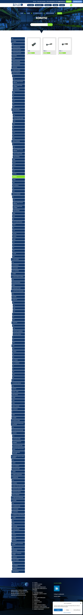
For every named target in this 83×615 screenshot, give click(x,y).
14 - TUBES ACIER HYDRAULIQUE (17, 497)
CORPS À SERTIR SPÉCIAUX (17, 222)
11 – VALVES (34, 596)
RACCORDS (14, 537)
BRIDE (14, 92)
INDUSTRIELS (14, 55)
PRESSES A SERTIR (15, 560)
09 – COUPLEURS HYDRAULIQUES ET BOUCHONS (39, 589)
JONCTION (14, 173)
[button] (80, 603)
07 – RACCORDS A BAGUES (37, 592)
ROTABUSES (14, 540)
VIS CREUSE (14, 417)
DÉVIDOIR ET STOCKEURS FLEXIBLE (16, 554)
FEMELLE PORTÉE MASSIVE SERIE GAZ (18, 150)
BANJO (14, 159)
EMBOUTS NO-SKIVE (16, 109)
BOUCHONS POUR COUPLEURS (17, 430)
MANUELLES (15, 568)
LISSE (14, 182)
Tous (12, 38)
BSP (13, 95)
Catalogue (55, 5)
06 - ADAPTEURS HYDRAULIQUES (18, 291)
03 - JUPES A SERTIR (15, 259)
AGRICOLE (14, 351)
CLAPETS (13, 463)
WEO (14, 256)
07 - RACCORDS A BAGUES (16, 383)
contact (69, 1)
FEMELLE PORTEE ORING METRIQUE (17, 86)
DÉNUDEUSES (14, 550)
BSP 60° (14, 162)
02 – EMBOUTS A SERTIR (37, 584)
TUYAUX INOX (14, 67)
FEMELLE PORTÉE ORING (17, 153)
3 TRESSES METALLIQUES (16, 52)
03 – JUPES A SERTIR (36, 585)
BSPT (14, 311)
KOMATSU (15, 176)
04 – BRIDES (34, 590)
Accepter (58, 609)
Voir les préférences (77, 609)
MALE (14, 121)
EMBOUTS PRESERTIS (16, 141)
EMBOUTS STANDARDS (16, 194)
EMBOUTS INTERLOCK (16, 73)
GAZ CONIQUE (15, 360)
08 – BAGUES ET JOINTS (37, 602)
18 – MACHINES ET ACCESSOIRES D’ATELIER (40, 607)
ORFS (14, 106)
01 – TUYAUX (34, 582)
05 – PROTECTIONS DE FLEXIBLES (39, 604)
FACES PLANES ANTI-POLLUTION (16, 453)
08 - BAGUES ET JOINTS (16, 420)
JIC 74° (14, 100)
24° (13, 75)
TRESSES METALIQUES (16, 64)
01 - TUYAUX (14, 41)
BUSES (13, 523)
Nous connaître (38, 5)
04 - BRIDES (14, 273)
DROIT (13, 345)
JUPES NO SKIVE (15, 268)
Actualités (62, 5)
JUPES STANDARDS (15, 270)
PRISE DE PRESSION (15, 494)
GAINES (13, 285)
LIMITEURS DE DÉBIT (16, 468)
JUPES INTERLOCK (15, 265)
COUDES (13, 397)
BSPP (14, 308)
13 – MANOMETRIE (36, 600)
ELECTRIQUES (15, 565)
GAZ (13, 98)
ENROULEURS (14, 526)
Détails (30, 53)
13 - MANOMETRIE (15, 477)
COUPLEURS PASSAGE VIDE (17, 445)
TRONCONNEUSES (15, 571)
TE (12, 411)
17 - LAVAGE (14, 517)
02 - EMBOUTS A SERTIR (16, 70)
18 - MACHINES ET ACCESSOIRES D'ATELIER (17, 544)
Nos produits (30, 5)
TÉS (12, 380)
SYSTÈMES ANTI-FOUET (16, 288)
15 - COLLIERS (14, 500)
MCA (13, 245)
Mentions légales (57, 596)
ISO (13, 365)
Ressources (47, 5)
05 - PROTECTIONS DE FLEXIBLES (17, 276)
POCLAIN (14, 253)
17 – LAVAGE (34, 603)
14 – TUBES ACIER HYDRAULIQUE (38, 597)
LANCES (13, 532)
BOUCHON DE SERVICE (16, 282)
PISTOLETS (14, 534)
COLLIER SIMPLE (15, 511)
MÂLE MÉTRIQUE (16, 156)
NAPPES (13, 58)
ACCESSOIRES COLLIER (16, 506)
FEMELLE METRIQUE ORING (18, 118)
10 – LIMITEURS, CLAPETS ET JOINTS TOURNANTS (39, 594)
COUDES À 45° (14, 299)
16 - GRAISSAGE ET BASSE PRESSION (18, 514)
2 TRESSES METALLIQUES (16, 50)
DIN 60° (14, 165)
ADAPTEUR (14, 388)
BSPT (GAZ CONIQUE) (17, 334)
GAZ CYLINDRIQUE (16, 362)
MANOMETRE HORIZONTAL (17, 488)
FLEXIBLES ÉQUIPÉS (15, 529)
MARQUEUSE (14, 557)
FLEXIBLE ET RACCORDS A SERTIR (18, 486)
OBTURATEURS (15, 409)
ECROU (13, 403)
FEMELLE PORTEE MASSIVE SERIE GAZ (18, 82)
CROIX (13, 400)
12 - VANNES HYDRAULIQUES (17, 474)
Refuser (67, 609)
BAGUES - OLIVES (15, 391)
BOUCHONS (14, 296)
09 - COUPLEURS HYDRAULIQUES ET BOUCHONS (18, 424)
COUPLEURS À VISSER (16, 438)
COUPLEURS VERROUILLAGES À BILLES (18, 449)
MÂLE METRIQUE (16, 89)
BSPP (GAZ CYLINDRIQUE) (18, 331)
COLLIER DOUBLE (15, 509)
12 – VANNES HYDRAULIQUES (38, 609)
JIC (13, 314)
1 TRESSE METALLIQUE (16, 47)
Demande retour (77, 1)
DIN (13, 357)
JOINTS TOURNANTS (15, 465)
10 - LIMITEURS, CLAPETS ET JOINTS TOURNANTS (18, 457)
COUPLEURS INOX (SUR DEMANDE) (17, 442)
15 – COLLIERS (35, 599)
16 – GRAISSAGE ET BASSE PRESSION (39, 606)
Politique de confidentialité (67, 612)
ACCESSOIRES (14, 483)
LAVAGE (14, 179)
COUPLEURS (14, 433)
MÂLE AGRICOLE (16, 185)
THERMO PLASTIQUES (16, 61)
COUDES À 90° (14, 322)
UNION (13, 414)
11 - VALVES (13, 471)
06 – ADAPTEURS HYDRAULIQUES (39, 587)
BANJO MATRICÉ (15, 394)
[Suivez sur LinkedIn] (57, 588)
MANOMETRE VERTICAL (16, 491)
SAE (13, 377)
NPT (13, 103)
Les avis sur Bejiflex (57, 583)
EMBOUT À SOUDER (15, 406)
